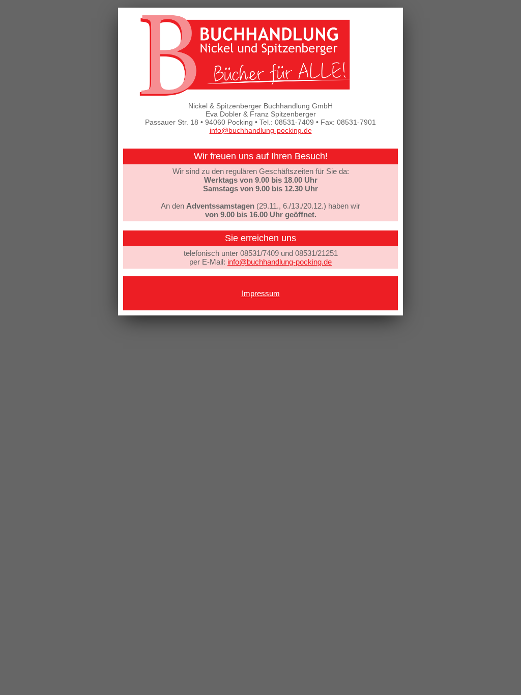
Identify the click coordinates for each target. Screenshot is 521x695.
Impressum (261, 293)
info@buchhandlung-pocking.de (261, 130)
